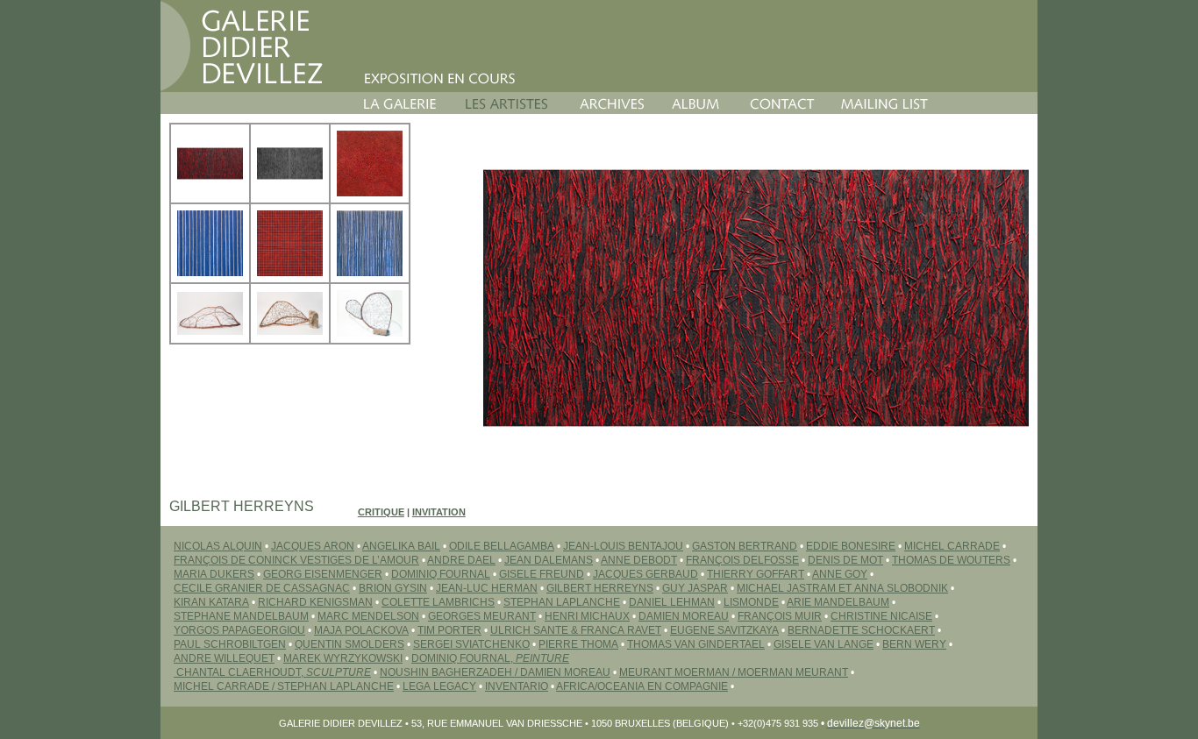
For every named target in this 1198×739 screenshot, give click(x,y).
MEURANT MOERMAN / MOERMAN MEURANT (733, 672)
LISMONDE (751, 602)
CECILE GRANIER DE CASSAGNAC (262, 588)
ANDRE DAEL (461, 560)
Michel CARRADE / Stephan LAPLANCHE (284, 686)
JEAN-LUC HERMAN (487, 588)
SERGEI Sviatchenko (471, 644)
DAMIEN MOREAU (683, 616)
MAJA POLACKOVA (361, 630)
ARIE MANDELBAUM (838, 602)
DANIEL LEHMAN (672, 602)
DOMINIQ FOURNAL (440, 574)
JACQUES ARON (312, 546)
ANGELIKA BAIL (401, 546)
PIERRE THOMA (578, 644)
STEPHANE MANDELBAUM (241, 616)
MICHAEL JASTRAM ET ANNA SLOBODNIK (842, 588)
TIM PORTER (449, 630)
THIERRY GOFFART (755, 574)
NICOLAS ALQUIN (218, 546)
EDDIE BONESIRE (850, 546)
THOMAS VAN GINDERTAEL (696, 644)
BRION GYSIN (393, 588)
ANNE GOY (839, 574)
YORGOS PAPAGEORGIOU (239, 630)
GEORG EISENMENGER (322, 574)
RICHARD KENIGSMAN (315, 602)
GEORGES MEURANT (482, 616)
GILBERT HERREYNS (599, 588)
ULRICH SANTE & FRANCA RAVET (575, 630)
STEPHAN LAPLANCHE (561, 602)
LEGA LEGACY (439, 686)
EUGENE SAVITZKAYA (724, 630)
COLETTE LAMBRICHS (438, 602)
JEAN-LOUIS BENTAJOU (623, 546)
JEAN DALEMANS (548, 560)
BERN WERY (914, 644)
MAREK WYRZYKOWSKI (343, 658)
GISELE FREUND (541, 574)
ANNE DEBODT (639, 560)
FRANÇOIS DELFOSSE (742, 560)
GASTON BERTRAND (744, 546)
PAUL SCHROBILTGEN (230, 644)
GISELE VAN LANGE (824, 644)
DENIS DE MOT (845, 560)
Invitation (439, 512)
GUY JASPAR (695, 588)
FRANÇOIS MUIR (780, 616)
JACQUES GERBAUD (645, 574)
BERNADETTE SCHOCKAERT (861, 630)
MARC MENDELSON (368, 616)
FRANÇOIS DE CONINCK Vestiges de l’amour (296, 560)
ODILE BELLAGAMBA (501, 546)
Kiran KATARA (211, 602)
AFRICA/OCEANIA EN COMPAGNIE (642, 686)
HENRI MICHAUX (587, 616)
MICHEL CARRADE (952, 546)
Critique (381, 512)
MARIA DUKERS (214, 574)
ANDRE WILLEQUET (224, 658)
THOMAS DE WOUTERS (951, 560)
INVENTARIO (516, 686)
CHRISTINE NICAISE (881, 616)
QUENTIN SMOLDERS (349, 644)
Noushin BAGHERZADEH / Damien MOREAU (495, 672)
